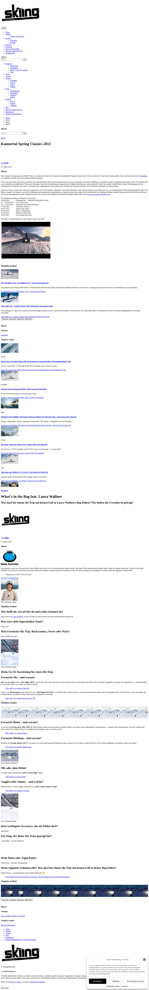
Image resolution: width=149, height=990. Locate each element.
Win (7, 108)
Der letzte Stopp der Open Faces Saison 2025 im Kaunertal (24, 445)
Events (8, 38)
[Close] (2, 986)
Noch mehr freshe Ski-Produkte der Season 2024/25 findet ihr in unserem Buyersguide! (38, 877)
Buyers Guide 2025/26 (14, 51)
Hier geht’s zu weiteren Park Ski (17, 688)
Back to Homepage (8, 925)
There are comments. (17, 319)
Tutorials (13, 106)
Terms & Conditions (37, 982)
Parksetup (143, 176)
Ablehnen (116, 981)
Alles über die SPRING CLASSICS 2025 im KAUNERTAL (24, 472)
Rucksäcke (14, 68)
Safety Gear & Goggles (18, 70)
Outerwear (14, 66)
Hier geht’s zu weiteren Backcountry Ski (20, 698)
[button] (144, 959)
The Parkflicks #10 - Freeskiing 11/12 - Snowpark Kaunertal (24, 283)
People (12, 103)
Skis (11, 72)
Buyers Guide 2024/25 (14, 110)
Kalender (13, 40)
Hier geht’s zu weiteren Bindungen (18, 747)
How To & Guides (12, 49)
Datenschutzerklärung (14, 114)
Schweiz (13, 95)
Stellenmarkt (10, 53)
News (8, 32)
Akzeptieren (97, 981)
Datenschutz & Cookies (113, 986)
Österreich (14, 93)
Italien (12, 97)
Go (25, 60)
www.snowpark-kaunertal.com (98, 194)
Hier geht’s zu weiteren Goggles (18, 791)
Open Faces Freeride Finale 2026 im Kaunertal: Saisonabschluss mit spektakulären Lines (36, 361)
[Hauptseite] (22, 22)
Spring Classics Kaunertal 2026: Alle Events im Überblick (23, 389)
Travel (12, 101)
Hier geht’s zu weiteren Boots (16, 733)
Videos (8, 34)
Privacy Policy (16, 982)
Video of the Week (17, 36)
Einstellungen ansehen (135, 981)
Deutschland (14, 91)
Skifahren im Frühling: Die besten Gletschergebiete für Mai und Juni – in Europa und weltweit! (38, 417)
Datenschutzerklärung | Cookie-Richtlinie (21, 940)
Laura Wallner (17, 617)
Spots (8, 89)
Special (8, 45)
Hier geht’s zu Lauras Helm (16, 777)
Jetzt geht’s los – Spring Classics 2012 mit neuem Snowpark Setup (27, 306)
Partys (12, 85)
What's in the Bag (18, 916)
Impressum (125, 986)
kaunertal (4, 335)
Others (12, 87)
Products (9, 47)
